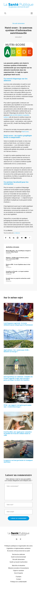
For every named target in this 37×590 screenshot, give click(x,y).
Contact (18, 579)
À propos (18, 576)
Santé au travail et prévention (18, 562)
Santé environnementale (18, 557)
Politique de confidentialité (18, 581)
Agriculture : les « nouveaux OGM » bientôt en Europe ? (16, 351)
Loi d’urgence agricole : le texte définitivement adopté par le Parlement (18, 324)
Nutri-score (25, 131)
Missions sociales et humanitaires (18, 568)
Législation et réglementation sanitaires (18, 548)
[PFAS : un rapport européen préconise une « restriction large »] (18, 394)
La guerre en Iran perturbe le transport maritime (18, 461)
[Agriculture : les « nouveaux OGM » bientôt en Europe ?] (18, 339)
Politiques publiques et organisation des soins (18, 546)
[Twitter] (16, 539)
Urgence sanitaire (18, 570)
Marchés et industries (18, 565)
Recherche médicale (18, 554)
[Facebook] (20, 539)
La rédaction (17, 233)
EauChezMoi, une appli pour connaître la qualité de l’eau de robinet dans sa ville (18, 433)
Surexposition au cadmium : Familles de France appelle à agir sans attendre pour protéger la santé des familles (18, 378)
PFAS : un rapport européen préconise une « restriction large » (17, 406)
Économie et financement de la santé (18, 551)
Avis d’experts (18, 573)
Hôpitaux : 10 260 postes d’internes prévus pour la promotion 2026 (17, 258)
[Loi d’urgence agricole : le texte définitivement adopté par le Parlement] (18, 312)
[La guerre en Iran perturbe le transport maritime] (18, 449)
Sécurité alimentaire (18, 23)
